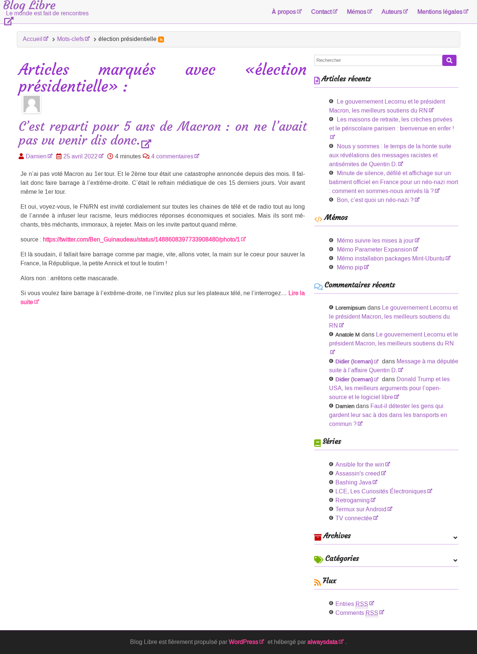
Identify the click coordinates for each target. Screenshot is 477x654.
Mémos (356, 12)
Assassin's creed (357, 473)
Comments (356, 613)
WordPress (243, 642)
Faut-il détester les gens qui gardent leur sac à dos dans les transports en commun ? (388, 415)
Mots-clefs (70, 39)
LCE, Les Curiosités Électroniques (380, 491)
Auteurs (392, 12)
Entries (351, 604)
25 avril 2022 (80, 156)
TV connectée (353, 518)
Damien (36, 156)
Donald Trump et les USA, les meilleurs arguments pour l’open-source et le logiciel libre (389, 388)
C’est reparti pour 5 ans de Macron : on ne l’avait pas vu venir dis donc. (163, 134)
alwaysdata (322, 642)
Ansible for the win (359, 464)
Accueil (32, 39)
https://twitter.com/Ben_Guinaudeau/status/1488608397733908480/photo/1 (141, 239)
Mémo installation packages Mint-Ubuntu (391, 258)
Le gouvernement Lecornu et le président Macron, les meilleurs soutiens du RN (393, 316)
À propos (284, 12)
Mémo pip (350, 267)
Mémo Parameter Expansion (374, 249)
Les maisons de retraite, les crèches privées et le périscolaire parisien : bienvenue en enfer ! (391, 124)
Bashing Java (353, 482)
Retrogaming (352, 500)
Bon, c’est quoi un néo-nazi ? (375, 200)
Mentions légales (439, 12)
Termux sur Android (360, 509)
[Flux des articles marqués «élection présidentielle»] (161, 39)
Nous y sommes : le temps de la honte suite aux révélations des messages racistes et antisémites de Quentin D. (390, 155)
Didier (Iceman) (354, 361)
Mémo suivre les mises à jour (375, 240)
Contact (321, 12)
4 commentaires (172, 156)
